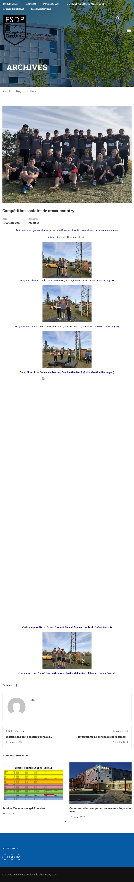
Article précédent (15, 731)
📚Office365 (30, 4)
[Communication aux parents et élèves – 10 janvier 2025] (100, 783)
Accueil (6, 91)
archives (31, 91)
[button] (65, 821)
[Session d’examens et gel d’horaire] (33, 783)
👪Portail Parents (51, 4)
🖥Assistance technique (41, 9)
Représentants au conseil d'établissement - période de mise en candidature (102, 738)
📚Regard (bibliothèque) (13, 9)
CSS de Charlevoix (10, 4)
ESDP (33, 700)
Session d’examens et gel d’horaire (23, 808)
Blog (18, 91)
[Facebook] (16, 685)
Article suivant (120, 731)
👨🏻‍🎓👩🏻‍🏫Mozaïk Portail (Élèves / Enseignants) (85, 4)
